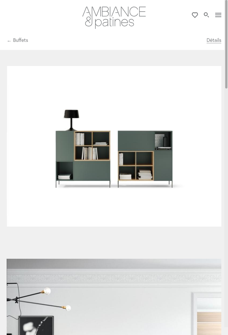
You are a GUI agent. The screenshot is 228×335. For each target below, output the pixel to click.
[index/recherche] (207, 15)
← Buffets (17, 40)
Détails (214, 40)
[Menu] (218, 15)
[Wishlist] (195, 15)
